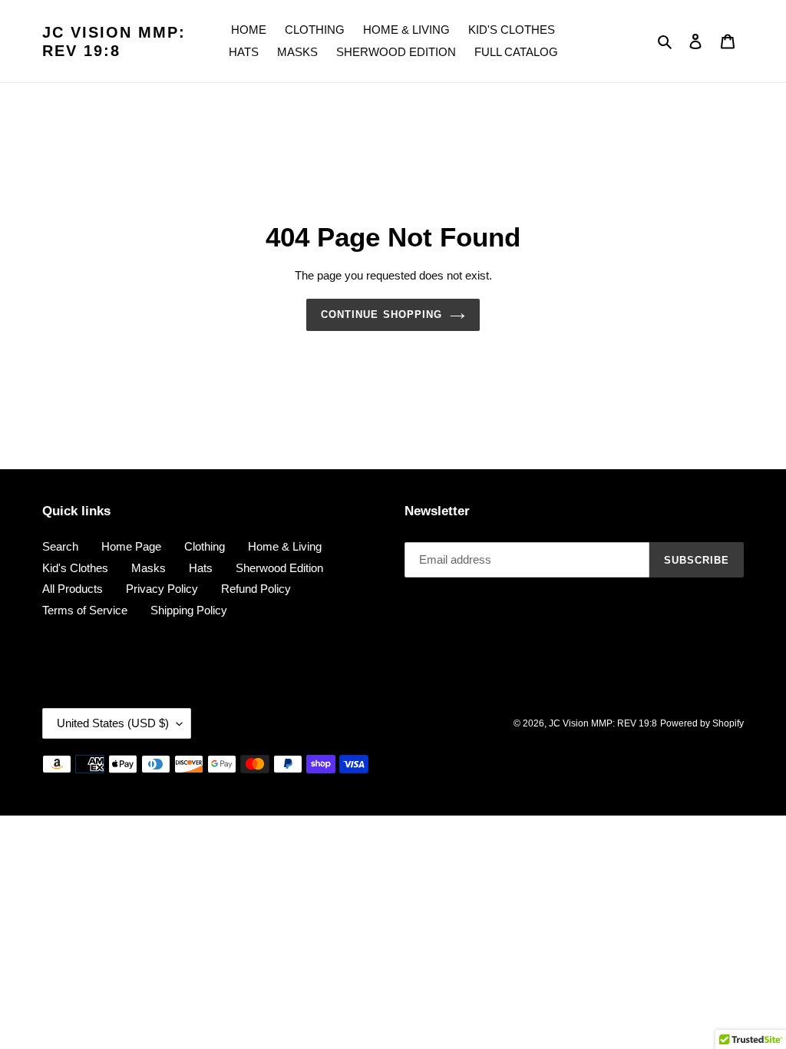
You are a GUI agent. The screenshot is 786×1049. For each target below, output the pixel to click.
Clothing (204, 546)
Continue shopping (381, 314)
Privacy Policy (162, 588)
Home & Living (285, 546)
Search (60, 546)
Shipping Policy (188, 610)
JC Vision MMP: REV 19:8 (114, 41)
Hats (201, 567)
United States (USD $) (113, 723)
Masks (148, 567)
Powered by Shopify (702, 723)
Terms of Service (84, 610)
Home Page (131, 546)
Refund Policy (256, 588)
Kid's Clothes (75, 567)
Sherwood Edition (279, 567)
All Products (72, 588)
